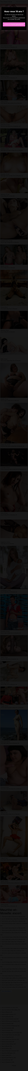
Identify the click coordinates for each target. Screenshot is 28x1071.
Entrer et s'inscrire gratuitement (14, 24)
